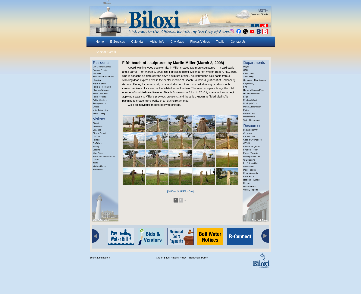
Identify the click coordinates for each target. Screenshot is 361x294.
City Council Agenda (102, 67)
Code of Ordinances (252, 140)
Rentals (246, 183)
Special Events (106, 52)
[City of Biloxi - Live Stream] (264, 26)
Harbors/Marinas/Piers (253, 90)
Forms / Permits (100, 70)
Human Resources (252, 93)
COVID (246, 143)
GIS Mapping (249, 160)
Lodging (96, 150)
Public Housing (99, 97)
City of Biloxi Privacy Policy (171, 257)
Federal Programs (251, 146)
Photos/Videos (200, 41)
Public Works (249, 117)
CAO (245, 70)
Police (246, 110)
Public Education (100, 93)
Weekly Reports (250, 190)
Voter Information (100, 110)
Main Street (98, 153)
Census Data (249, 136)
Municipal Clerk (250, 100)
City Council (248, 73)
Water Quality (99, 113)
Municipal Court (250, 103)
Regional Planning (251, 180)
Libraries (97, 80)
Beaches (97, 130)
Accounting (248, 77)
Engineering (248, 83)
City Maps (177, 41)
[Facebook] (239, 33)
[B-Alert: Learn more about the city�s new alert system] (265, 33)
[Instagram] (232, 33)
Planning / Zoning (100, 90)
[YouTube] (252, 33)
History (96, 146)
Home (100, 41)
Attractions (98, 126)
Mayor (246, 67)
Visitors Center (99, 166)
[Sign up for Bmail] (259, 33)
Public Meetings (100, 100)
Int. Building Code (251, 163)
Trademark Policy (198, 257)
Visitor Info (157, 41)
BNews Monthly (250, 130)
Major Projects (99, 83)
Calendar (137, 41)
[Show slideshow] (180, 191)
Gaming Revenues (251, 156)
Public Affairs (249, 113)
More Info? (98, 169)
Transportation (99, 103)
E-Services (117, 41)
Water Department (251, 120)
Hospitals (97, 73)
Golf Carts (97, 143)
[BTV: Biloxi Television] (255, 26)
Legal (245, 97)
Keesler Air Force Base (103, 77)
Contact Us (238, 41)
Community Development (254, 80)
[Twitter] (245, 33)
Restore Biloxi (249, 186)
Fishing (96, 140)
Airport (96, 123)
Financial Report (250, 150)
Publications (248, 176)
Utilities (96, 107)
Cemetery (247, 133)
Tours (95, 163)
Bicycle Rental (99, 133)
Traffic (220, 41)
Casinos (96, 136)
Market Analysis (250, 173)
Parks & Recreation (102, 87)
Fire (245, 87)
